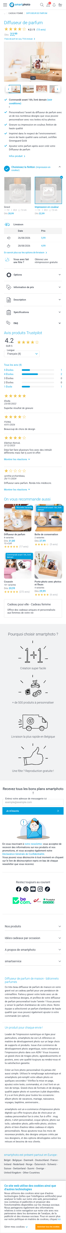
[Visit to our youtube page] (33, 889)
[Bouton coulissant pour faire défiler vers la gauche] (8, 89)
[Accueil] (4, 13)
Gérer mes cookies (14, 1226)
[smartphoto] (19, 4)
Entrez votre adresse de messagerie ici (26, 798)
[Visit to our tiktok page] (47, 889)
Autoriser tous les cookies (48, 1227)
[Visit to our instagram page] (40, 889)
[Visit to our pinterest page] (25, 889)
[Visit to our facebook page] (18, 889)
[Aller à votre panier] (60, 4)
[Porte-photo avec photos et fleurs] (48, 565)
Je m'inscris (12, 811)
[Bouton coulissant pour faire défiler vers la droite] (57, 89)
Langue (11, 350)
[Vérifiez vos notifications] (54, 4)
